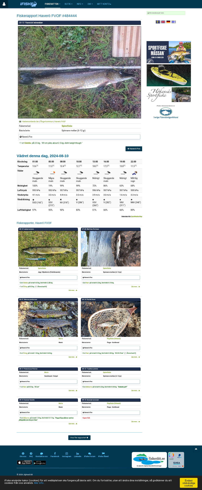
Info (79, 4)
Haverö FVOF (60, 121)
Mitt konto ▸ (104, 4)
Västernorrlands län (30, 121)
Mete (61, 338)
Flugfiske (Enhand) (114, 338)
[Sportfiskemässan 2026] (169, 52)
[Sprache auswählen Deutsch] (168, 22)
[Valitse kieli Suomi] (173, 22)
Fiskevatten (51, 4)
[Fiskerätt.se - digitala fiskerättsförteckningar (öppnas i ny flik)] (149, 460)
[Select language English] (163, 22)
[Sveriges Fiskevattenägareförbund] (166, 111)
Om (89, 4)
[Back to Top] (196, 449)
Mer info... (39, 482)
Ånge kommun (46, 121)
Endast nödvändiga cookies (188, 482)
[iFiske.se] (28, 4)
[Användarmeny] (4, 4)
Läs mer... (72, 290)
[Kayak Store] (169, 75)
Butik (68, 4)
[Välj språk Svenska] (158, 22)
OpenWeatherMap (136, 216)
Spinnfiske (67, 126)
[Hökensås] (169, 94)
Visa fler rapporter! (78, 437)
